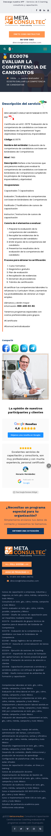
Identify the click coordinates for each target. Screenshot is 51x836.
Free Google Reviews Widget (26, 489)
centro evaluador (30, 78)
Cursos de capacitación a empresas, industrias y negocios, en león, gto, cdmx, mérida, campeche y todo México (25, 591)
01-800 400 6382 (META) (21, 573)
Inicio (13, 78)
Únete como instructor (27, 34)
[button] (2, 464)
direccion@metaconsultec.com (27, 42)
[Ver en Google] (25, 465)
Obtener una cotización (25, 527)
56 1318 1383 (27, 39)
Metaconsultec (17, 812)
